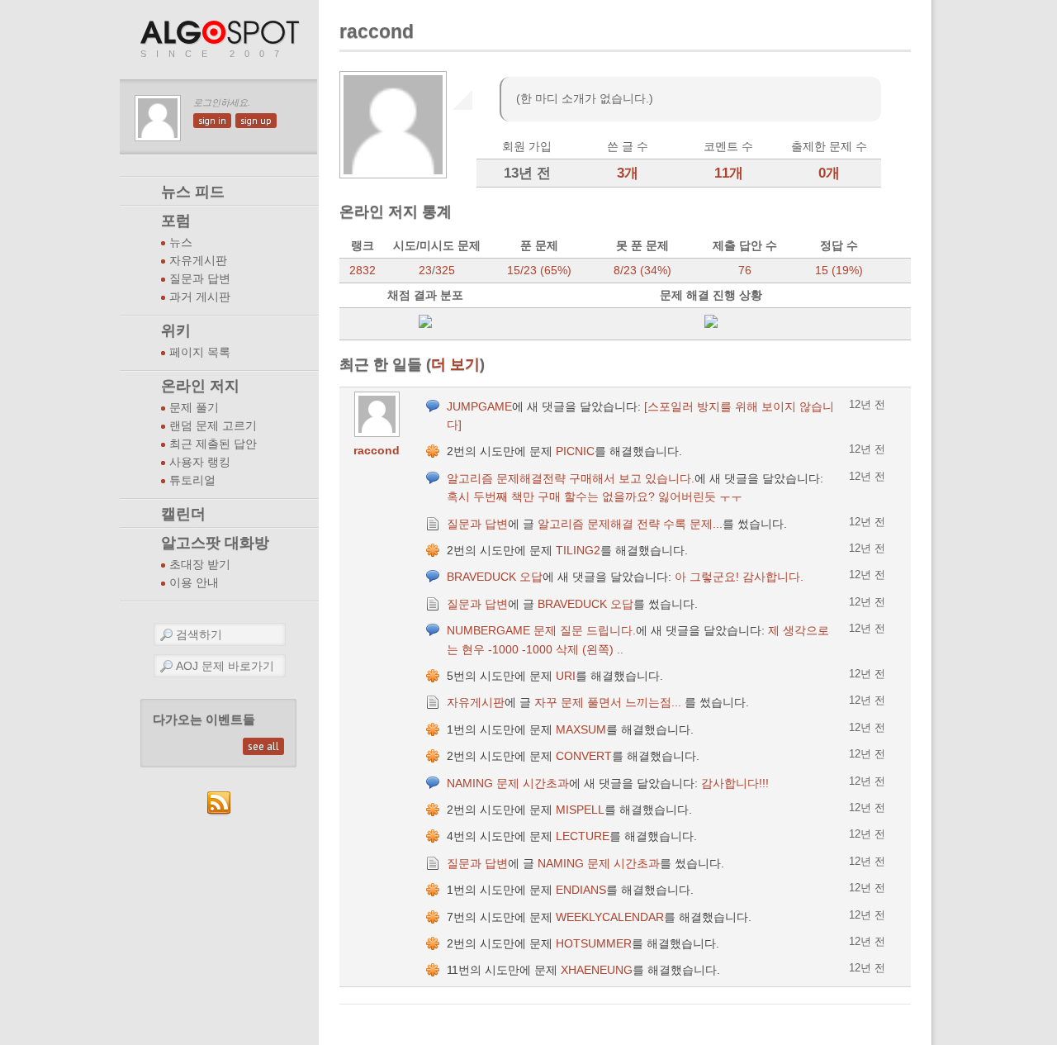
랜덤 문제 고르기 (213, 426)
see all (263, 746)
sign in (212, 120)
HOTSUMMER (594, 943)
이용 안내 (194, 583)
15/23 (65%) (539, 270)
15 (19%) (839, 270)
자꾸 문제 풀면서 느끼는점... (609, 702)
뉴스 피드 (193, 191)
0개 (829, 173)
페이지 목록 (199, 352)
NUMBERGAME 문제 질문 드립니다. (541, 630)
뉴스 (180, 242)
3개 (627, 173)
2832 (362, 270)
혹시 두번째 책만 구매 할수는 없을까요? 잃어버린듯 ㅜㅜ (594, 496)
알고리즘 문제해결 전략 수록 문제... (630, 523)
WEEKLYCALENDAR (610, 917)
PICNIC (575, 451)
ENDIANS (581, 889)
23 (425, 270)
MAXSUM (581, 729)
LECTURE (582, 836)
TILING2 (578, 550)
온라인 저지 (200, 386)
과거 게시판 (199, 297)
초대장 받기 (199, 564)
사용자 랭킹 (199, 462)
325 (445, 270)
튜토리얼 (192, 480)
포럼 (176, 220)
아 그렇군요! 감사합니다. (739, 576)
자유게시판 (198, 260)
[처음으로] (221, 33)
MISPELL (580, 809)
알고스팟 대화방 (215, 542)
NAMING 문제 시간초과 (508, 783)
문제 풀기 (194, 407)
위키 (176, 330)
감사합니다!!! (735, 783)
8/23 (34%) (642, 270)
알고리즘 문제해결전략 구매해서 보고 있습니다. (570, 478)
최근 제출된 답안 (213, 444)
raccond (376, 450)
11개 (728, 173)
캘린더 (183, 514)
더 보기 (455, 364)
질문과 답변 (199, 279)
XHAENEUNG (597, 969)
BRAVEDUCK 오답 (495, 576)
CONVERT (584, 755)
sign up (256, 120)
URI (566, 675)
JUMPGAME (479, 406)
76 (744, 270)
